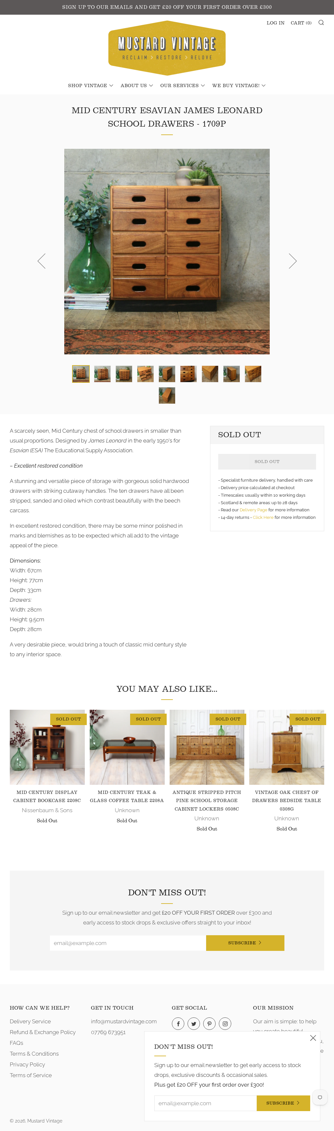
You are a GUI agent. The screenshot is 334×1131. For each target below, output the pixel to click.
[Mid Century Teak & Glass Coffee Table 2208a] (127, 747)
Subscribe (242, 942)
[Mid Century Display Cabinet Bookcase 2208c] (47, 747)
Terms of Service (31, 1075)
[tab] (81, 374)
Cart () (301, 23)
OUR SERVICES (179, 85)
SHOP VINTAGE (87, 85)
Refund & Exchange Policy (43, 1032)
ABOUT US (134, 85)
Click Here (264, 517)
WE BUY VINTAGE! (236, 85)
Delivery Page (253, 509)
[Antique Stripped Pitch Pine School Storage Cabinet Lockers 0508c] (207, 747)
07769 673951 (108, 1032)
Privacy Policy (27, 1064)
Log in (276, 23)
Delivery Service (30, 1021)
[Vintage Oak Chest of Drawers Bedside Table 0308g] (286, 747)
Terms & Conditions (34, 1053)
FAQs (16, 1043)
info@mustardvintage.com (124, 1021)
